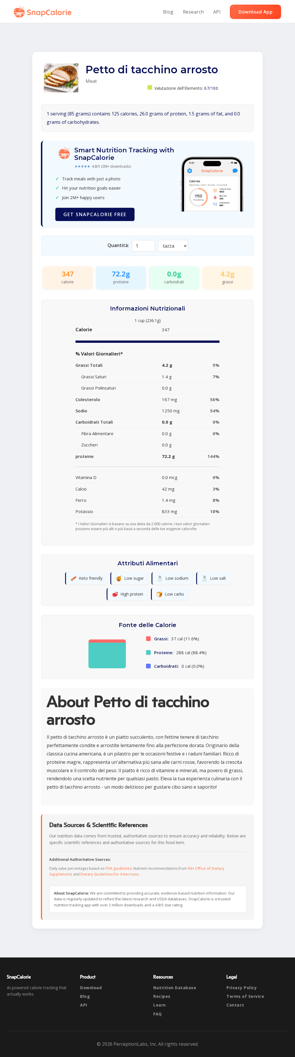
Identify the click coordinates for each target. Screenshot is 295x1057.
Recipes (162, 996)
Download (91, 987)
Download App (256, 12)
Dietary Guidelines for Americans (109, 874)
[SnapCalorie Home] (44, 12)
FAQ (157, 1014)
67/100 (211, 88)
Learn (159, 1005)
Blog (168, 12)
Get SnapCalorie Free (94, 214)
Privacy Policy (241, 987)
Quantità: (118, 245)
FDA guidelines (118, 868)
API (217, 12)
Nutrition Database (174, 987)
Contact (235, 1005)
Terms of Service (245, 996)
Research (193, 12)
